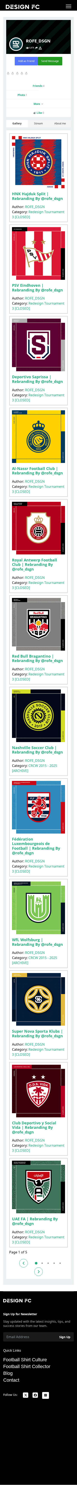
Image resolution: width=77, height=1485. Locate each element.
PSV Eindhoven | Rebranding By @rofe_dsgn (37, 287)
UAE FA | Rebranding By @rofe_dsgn (35, 1221)
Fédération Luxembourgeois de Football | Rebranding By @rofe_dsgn (36, 846)
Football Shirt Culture (25, 1359)
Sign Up (64, 1337)
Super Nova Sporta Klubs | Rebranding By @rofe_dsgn (37, 1033)
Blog (8, 1373)
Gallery (17, 123)
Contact (11, 1380)
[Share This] (36, 47)
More (37, 104)
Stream (38, 123)
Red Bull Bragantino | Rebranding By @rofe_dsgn (37, 658)
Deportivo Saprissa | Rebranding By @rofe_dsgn (37, 379)
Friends (38, 86)
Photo (22, 95)
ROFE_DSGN (35, 206)
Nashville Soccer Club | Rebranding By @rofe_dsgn (37, 750)
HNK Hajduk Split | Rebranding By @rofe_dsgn (37, 196)
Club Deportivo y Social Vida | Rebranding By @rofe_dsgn (34, 1127)
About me (60, 123)
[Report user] (40, 47)
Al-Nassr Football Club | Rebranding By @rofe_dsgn (37, 471)
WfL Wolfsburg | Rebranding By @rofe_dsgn (37, 942)
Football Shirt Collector (26, 1366)
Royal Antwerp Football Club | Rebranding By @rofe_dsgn (34, 564)
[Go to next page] (38, 1271)
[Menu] (68, 6)
